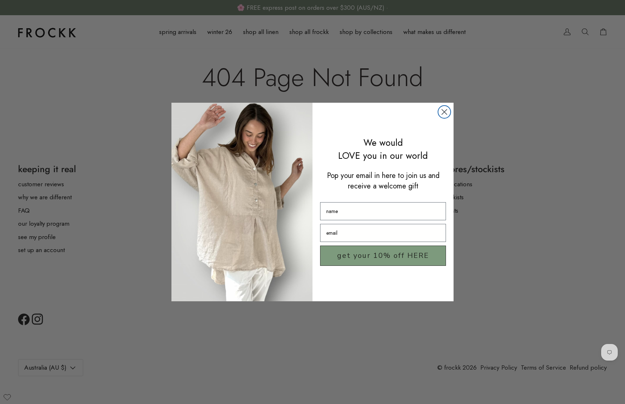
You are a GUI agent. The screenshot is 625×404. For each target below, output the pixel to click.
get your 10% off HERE (383, 255)
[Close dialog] (444, 112)
